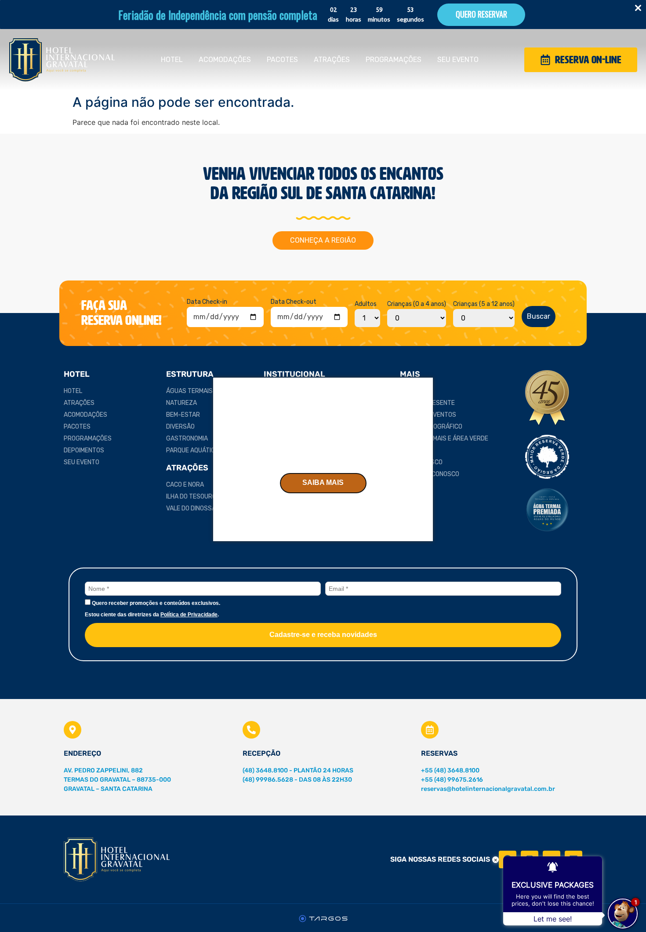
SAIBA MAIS (323, 482)
